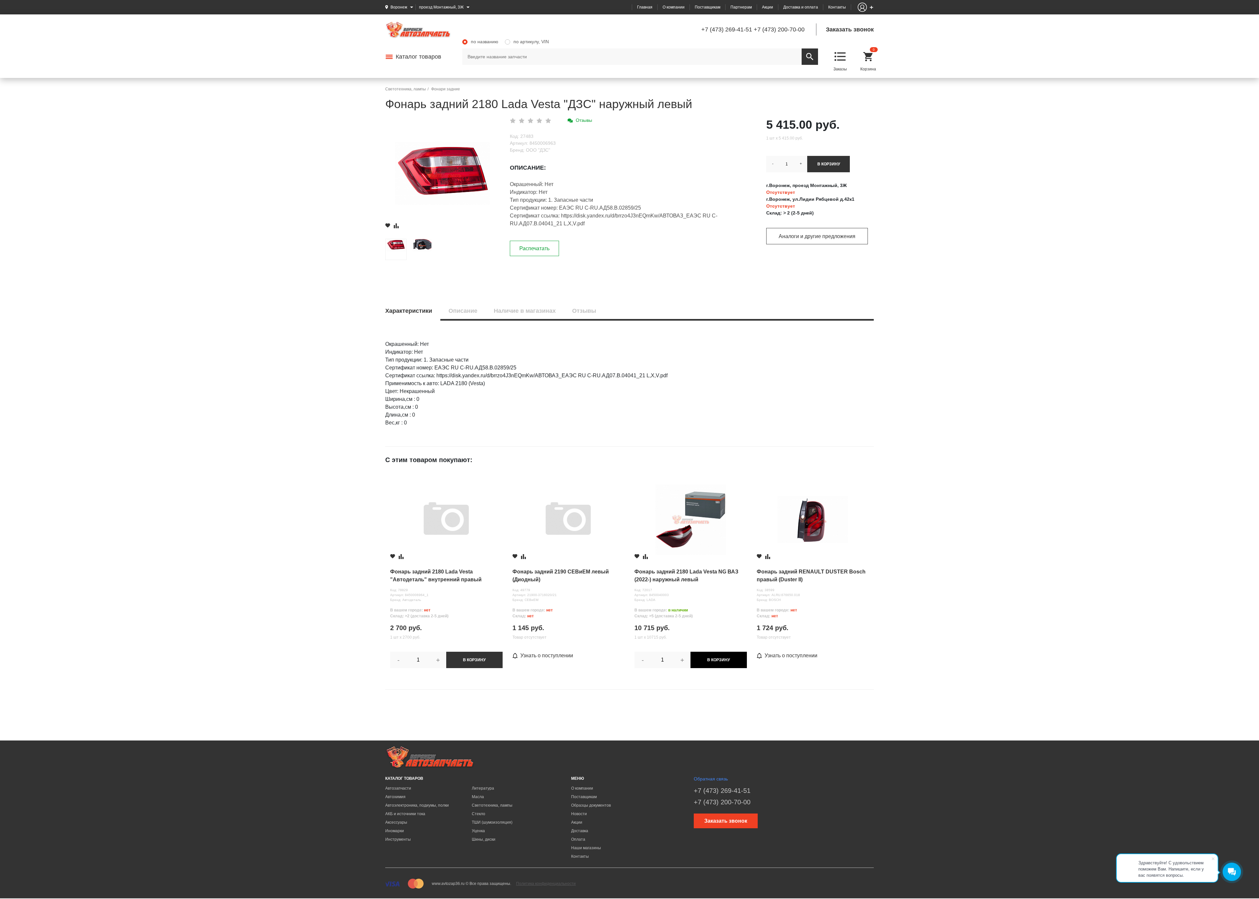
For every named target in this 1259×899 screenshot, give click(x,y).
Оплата (578, 839)
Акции (767, 7)
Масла (478, 797)
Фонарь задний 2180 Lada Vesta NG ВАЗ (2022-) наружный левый (686, 575)
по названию (484, 41)
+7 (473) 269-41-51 (726, 29)
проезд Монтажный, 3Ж (441, 7)
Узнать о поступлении (546, 655)
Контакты (837, 7)
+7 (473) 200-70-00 (779, 29)
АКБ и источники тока (405, 814)
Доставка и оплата (800, 7)
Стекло (478, 814)
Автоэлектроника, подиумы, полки (417, 805)
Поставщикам (707, 7)
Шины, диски (483, 839)
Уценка (478, 831)
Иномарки (394, 831)
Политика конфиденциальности (546, 883)
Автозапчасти (398, 788)
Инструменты (398, 839)
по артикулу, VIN (531, 41)
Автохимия (395, 797)
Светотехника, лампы (492, 805)
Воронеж (398, 7)
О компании (674, 7)
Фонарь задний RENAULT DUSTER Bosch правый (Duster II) (811, 575)
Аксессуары (396, 822)
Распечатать (534, 248)
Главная (644, 7)
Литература (483, 788)
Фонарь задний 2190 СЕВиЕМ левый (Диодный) (560, 575)
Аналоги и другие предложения (817, 236)
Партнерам (741, 7)
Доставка (579, 831)
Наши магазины (586, 848)
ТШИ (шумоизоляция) (492, 822)
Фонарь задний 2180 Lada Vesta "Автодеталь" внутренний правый (436, 575)
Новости (579, 814)
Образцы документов (591, 805)
